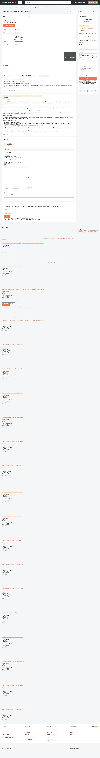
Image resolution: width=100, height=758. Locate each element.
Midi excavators (81, 233)
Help (3, 732)
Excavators (80, 230)
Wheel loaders (94, 230)
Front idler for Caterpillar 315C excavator (12, 368)
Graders (91, 231)
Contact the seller (9, 25)
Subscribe (6, 305)
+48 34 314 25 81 (18, 157)
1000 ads (10, 145)
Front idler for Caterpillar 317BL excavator (12, 540)
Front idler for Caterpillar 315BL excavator (12, 417)
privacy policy (21, 218)
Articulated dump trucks (90, 233)
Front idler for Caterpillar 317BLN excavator (13, 564)
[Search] (26, 2)
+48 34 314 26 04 (18, 162)
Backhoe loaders (94, 232)
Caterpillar (17, 29)
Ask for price (7, 20)
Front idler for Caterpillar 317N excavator (12, 588)
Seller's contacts (5, 734)
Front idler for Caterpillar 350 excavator (12, 266)
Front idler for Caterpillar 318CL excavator (12, 709)
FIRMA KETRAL (7, 143)
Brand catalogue (28, 739)
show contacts (22, 81)
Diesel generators (87, 232)
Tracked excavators (87, 230)
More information (82, 42)
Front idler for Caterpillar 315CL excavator (12, 393)
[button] (71, 12)
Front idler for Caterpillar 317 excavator (12, 516)
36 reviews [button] (15, 149)
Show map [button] (27, 177)
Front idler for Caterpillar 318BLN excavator (13, 661)
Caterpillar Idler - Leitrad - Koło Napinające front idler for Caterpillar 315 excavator (23, 243)
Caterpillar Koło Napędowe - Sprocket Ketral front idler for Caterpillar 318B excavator (23, 320)
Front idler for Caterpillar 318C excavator (12, 685)
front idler (17, 32)
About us (4, 730)
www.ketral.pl (7, 163)
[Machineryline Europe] (9, 2)
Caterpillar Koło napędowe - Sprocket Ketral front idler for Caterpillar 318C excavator (23, 289)
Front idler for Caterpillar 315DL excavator (12, 465)
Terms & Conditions (29, 730)
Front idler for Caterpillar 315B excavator (12, 492)
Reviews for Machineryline (30, 736)
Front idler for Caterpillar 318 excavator (12, 612)
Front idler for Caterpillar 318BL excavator (12, 637)
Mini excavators (85, 231)
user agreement (29, 218)
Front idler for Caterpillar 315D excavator (12, 441)
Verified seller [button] (9, 144)
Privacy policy (28, 732)
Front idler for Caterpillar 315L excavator (12, 344)
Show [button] (13, 157)
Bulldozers (80, 231)
